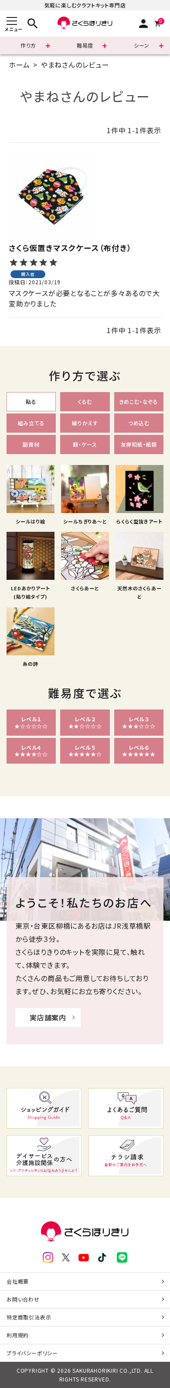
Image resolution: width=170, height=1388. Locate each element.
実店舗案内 (48, 1017)
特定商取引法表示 (29, 1317)
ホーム (19, 64)
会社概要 (18, 1281)
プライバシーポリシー (32, 1353)
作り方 (28, 45)
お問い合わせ (23, 1299)
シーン (141, 45)
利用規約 (18, 1335)
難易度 (85, 45)
